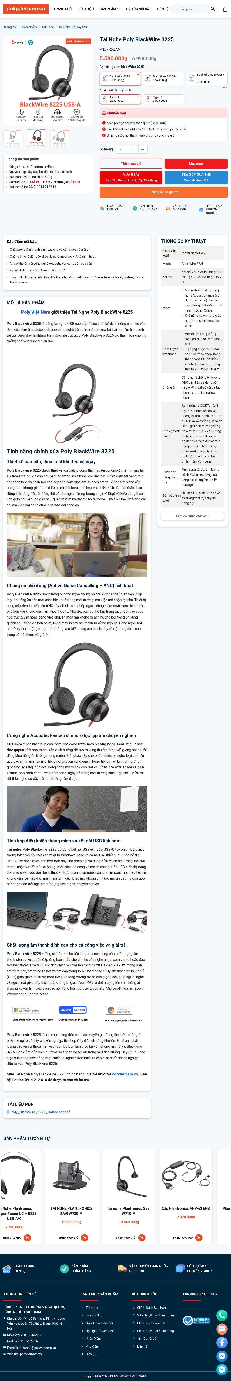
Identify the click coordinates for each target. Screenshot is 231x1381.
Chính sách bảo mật (151, 1323)
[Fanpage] (222, 1342)
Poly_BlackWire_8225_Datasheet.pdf (39, 1112)
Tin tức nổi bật (138, 9)
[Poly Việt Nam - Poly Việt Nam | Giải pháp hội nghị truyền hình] (26, 9)
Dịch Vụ (91, 1354)
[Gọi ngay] (222, 1315)
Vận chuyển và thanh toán (155, 1315)
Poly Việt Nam (35, 312)
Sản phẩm (108, 9)
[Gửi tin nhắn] (222, 1329)
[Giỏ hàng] (225, 9)
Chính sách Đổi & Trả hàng (155, 1331)
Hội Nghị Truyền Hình (100, 1331)
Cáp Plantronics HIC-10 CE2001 (109, 1211)
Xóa (225, 87)
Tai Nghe (48, 27)
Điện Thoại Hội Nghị (99, 1323)
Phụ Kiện (92, 1346)
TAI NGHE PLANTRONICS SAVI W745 (167, 1211)
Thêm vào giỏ (131, 163)
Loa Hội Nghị (94, 1315)
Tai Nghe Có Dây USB (73, 27)
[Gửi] (212, 9)
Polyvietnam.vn (125, 1074)
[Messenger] (222, 1356)
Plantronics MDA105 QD (52, 1208)
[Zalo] (222, 1369)
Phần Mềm (93, 1338)
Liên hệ (163, 9)
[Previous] (11, 81)
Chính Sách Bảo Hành (152, 1307)
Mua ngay (196, 163)
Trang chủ (62, 9)
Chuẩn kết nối (109, 90)
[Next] (85, 81)
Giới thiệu (85, 9)
